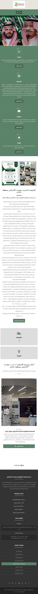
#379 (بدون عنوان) (19, 503)
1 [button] (23, 465)
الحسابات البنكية (19, 570)
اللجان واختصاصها (19, 573)
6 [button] (15, 465)
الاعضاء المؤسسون (19, 560)
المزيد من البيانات (19, 321)
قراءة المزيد (19, 66)
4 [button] (18, 465)
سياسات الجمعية (19, 554)
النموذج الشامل (19, 557)
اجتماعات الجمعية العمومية (19, 563)
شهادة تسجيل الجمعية (18, 513)
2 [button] (21, 465)
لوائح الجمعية (19, 551)
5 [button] (16, 465)
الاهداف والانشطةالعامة (18, 500)
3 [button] (20, 465)
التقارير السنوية (18, 509)
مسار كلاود (15, 592)
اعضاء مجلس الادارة (18, 506)
